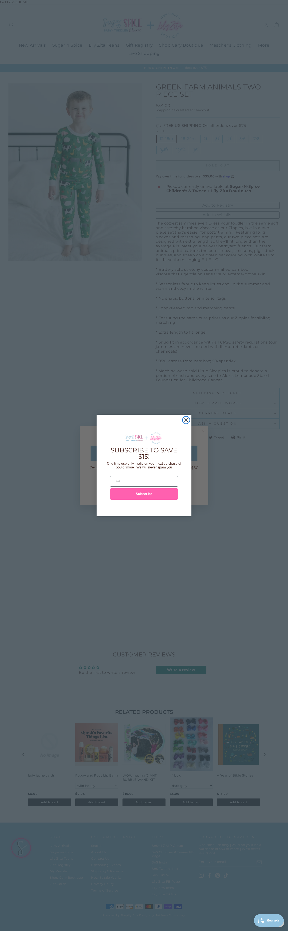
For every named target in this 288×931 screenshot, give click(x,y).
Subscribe (144, 494)
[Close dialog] (186, 420)
